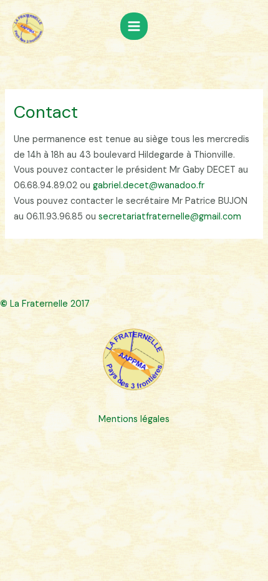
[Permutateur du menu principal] (134, 26)
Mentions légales (134, 419)
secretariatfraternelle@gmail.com (169, 217)
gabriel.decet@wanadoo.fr (148, 185)
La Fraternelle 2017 (45, 304)
